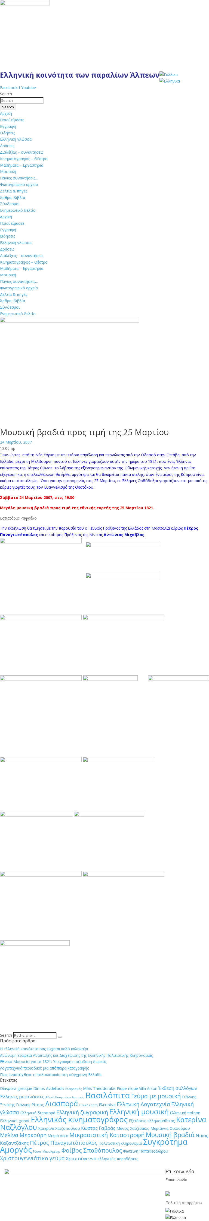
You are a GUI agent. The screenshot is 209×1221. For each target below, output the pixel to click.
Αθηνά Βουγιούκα (58, 1097)
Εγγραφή (8, 126)
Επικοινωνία (176, 1179)
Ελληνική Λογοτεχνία (143, 1104)
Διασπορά (61, 1103)
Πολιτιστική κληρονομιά (120, 1143)
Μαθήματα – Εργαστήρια (21, 165)
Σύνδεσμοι (10, 203)
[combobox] (22, 100)
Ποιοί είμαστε (12, 119)
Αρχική (6, 113)
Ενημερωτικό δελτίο (18, 210)
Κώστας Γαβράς (98, 1128)
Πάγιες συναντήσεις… (19, 178)
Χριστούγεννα (81, 1158)
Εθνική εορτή (88, 1105)
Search (6, 1035)
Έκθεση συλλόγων (177, 1088)
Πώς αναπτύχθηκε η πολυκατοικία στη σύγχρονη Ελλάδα (51, 1074)
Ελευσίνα (107, 1104)
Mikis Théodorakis (99, 1088)
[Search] (60, 1036)
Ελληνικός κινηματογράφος (79, 1119)
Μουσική (8, 171)
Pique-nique (127, 1088)
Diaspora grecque (16, 1088)
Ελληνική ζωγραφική (82, 1112)
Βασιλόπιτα (107, 1095)
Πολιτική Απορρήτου (183, 1202)
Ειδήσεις (7, 132)
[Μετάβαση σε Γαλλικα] (168, 74)
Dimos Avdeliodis (48, 1088)
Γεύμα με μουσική (156, 1096)
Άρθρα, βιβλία (12, 197)
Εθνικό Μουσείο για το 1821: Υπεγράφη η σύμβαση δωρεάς (53, 1061)
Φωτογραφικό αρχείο (19, 184)
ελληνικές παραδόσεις (118, 1158)
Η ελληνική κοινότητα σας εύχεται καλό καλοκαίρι (44, 1048)
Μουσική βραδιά (170, 1134)
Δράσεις (7, 145)
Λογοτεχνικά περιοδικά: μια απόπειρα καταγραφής (44, 1068)
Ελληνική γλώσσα (16, 139)
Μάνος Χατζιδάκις (132, 1128)
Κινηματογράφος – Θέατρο (24, 158)
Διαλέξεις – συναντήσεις (21, 152)
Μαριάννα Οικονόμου (170, 1128)
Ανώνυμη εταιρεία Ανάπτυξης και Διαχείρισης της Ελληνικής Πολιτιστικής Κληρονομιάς (76, 1055)
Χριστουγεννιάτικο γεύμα (32, 1158)
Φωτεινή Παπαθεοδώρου (145, 1151)
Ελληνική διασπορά (37, 1112)
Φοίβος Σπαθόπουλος (92, 1150)
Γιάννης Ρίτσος (30, 1104)
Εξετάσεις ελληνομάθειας (152, 1120)
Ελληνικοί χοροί (15, 1120)
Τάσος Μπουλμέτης (46, 1151)
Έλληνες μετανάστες (22, 1096)
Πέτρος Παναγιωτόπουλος (63, 1142)
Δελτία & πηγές (13, 191)
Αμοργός (78, 1097)
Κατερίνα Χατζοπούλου (59, 1128)
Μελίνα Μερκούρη (23, 1135)
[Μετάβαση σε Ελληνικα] (169, 81)
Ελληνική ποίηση (185, 1112)
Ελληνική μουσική (139, 1111)
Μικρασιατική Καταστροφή (107, 1135)
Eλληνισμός (73, 1089)
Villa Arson (148, 1088)
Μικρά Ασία (58, 1135)
